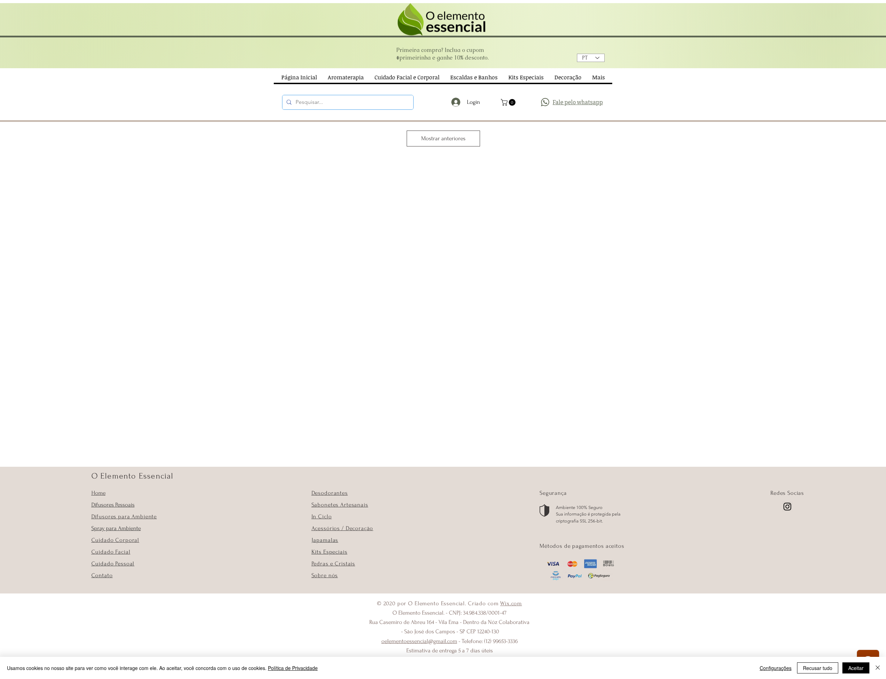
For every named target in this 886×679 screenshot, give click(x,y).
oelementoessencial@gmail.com (419, 641)
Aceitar (856, 667)
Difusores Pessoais (113, 504)
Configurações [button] (776, 667)
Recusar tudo (817, 667)
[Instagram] (787, 506)
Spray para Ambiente (116, 528)
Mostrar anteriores (443, 138)
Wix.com (511, 603)
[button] (509, 102)
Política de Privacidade (293, 667)
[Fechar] (878, 667)
